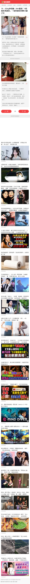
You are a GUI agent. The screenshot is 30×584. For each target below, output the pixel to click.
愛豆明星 (4, 5)
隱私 (14, 581)
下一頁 (24, 111)
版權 (16, 581)
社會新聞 (19, 5)
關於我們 (3, 581)
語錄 (14, 5)
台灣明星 (25, 5)
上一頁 (6, 111)
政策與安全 (7, 581)
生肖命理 (10, 5)
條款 (11, 581)
